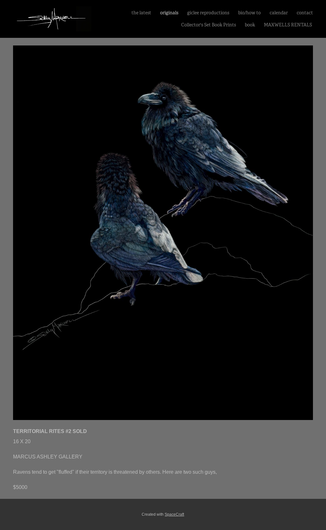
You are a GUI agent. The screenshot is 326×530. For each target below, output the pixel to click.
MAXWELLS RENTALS (288, 25)
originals (169, 13)
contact (305, 13)
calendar (279, 13)
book (250, 25)
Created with (163, 514)
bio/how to (249, 13)
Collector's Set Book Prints (208, 25)
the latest (141, 13)
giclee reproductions (208, 13)
